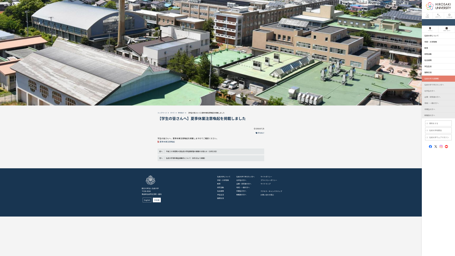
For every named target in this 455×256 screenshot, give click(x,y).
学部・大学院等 (223, 180)
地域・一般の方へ (243, 187)
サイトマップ (266, 184)
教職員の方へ (241, 194)
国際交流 (220, 198)
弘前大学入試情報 (431, 78)
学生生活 (220, 194)
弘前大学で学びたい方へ (245, 176)
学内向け (181, 113)
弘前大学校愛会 (435, 130)
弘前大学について (223, 176)
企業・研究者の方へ (243, 184)
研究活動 (220, 187)
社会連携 (220, 191)
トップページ (162, 113)
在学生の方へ (241, 180)
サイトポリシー (266, 176)
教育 (219, 184)
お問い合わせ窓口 (267, 195)
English (147, 200)
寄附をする (433, 123)
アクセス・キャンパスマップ (271, 191)
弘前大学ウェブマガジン (439, 137)
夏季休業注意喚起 (167, 141)
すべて (172, 113)
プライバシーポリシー (269, 180)
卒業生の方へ (241, 191)
